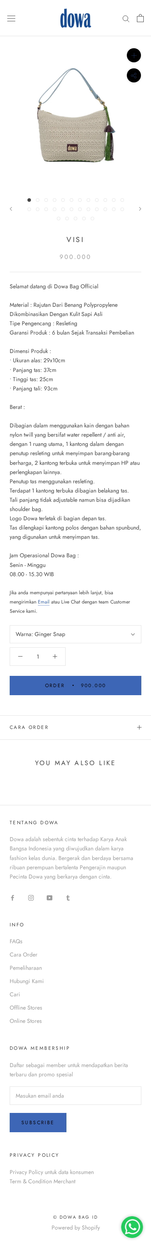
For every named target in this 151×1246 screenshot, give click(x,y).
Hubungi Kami (27, 981)
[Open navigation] (11, 18)
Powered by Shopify (76, 1227)
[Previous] (11, 209)
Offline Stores (26, 1008)
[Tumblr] (68, 897)
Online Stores (26, 1021)
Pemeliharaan (26, 968)
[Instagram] (31, 897)
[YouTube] (49, 897)
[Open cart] (140, 18)
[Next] (140, 209)
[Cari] (126, 17)
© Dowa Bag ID (75, 1217)
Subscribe (38, 1122)
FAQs (16, 941)
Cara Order (29, 727)
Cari (15, 994)
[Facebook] (12, 897)
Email (44, 602)
